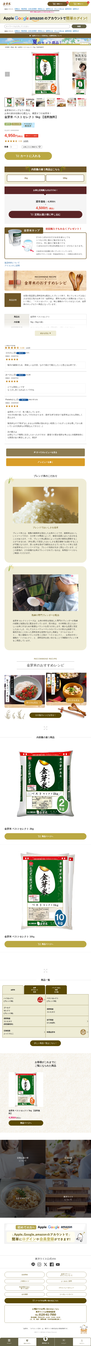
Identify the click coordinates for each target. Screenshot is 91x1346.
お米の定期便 (32, 31)
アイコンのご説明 (12, 266)
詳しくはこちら (67, 327)
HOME (7, 47)
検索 (79, 26)
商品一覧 (14, 47)
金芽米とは (49, 31)
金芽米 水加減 (77, 31)
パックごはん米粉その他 (56, 990)
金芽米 (13, 990)
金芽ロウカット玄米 (34, 990)
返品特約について (12, 263)
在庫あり (17, 31)
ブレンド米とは (59, 31)
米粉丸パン (41, 31)
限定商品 (24, 31)
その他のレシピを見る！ (45, 715)
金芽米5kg (68, 31)
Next (83, 74)
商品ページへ (26, 1123)
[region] (46, 31)
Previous (7, 74)
